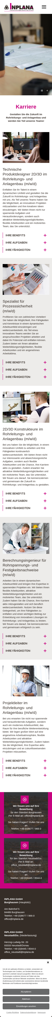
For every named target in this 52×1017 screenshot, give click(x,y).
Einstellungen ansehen (26, 1006)
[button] (48, 962)
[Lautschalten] (47, 90)
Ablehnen (26, 999)
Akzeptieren (26, 992)
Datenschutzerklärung (28, 1012)
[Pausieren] (42, 90)
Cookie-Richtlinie (12, 1012)
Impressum (42, 1012)
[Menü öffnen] (44, 7)
